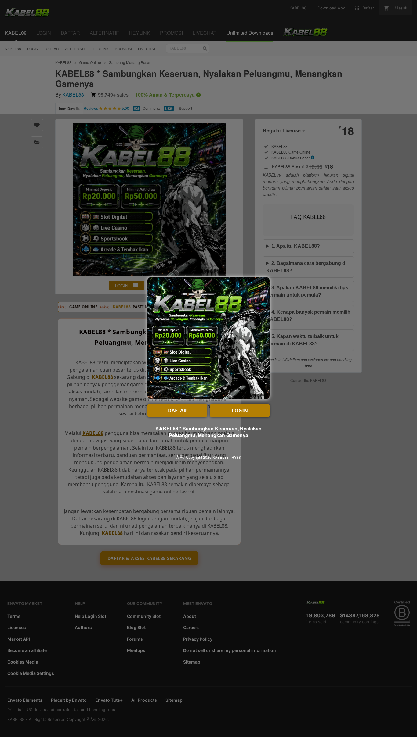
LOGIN (240, 410)
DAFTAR (177, 410)
